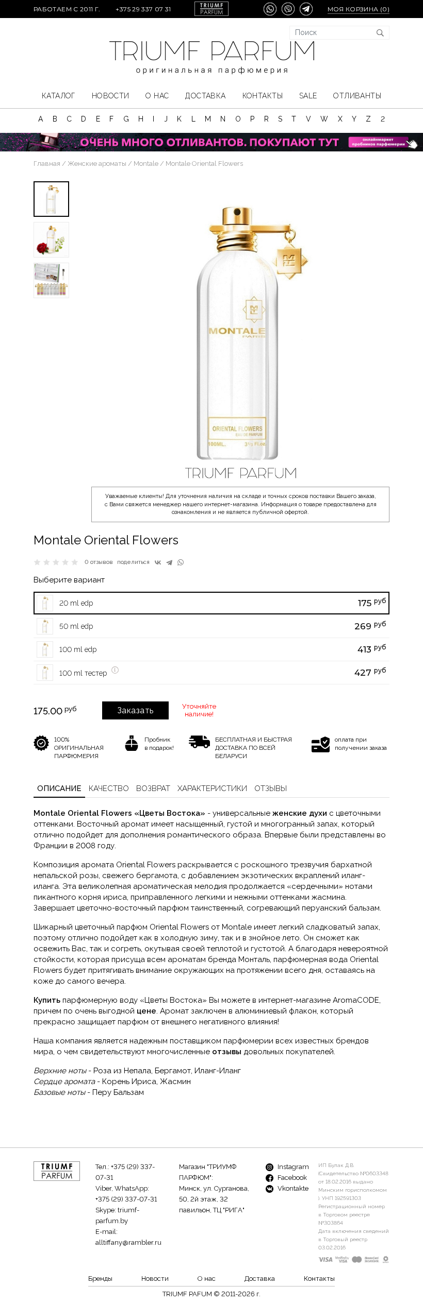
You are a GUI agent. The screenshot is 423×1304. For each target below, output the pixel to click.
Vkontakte (292, 1188)
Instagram (292, 1167)
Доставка (205, 96)
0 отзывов (99, 562)
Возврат (153, 788)
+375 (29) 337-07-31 (126, 1199)
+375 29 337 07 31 (143, 9)
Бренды (100, 1278)
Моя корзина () (358, 9)
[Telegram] (169, 562)
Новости (110, 96)
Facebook (291, 1177)
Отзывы (270, 788)
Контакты (262, 96)
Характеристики (212, 788)
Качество (109, 788)
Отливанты (357, 96)
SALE (308, 96)
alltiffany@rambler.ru (128, 1242)
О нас (157, 96)
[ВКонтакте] (157, 562)
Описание (59, 788)
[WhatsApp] (180, 562)
